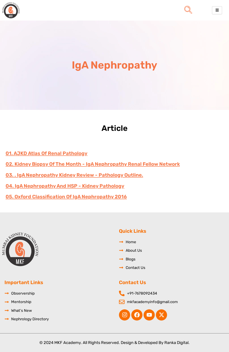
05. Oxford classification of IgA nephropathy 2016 (66, 197)
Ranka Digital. (177, 342)
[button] (188, 10)
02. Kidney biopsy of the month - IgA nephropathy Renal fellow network (93, 164)
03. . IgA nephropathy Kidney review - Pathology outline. (74, 175)
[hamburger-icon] (217, 10)
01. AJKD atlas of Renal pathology (46, 153)
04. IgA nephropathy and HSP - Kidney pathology (65, 186)
